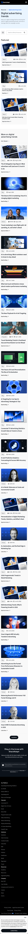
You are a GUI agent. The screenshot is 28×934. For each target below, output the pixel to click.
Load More (14, 737)
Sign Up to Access (6, 65)
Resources (3, 10)
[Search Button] (24, 32)
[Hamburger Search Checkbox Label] (3, 32)
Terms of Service (13, 771)
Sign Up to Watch (5, 230)
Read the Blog (4, 201)
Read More (4, 93)
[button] (26, 2)
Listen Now (3, 493)
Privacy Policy (22, 770)
